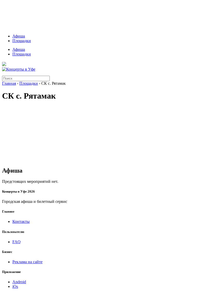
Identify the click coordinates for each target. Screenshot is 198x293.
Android (19, 282)
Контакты (21, 221)
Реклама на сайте (27, 262)
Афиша (18, 36)
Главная (9, 83)
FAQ (16, 242)
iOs (15, 286)
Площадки (21, 41)
